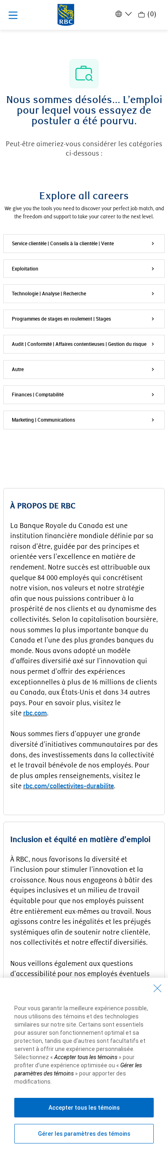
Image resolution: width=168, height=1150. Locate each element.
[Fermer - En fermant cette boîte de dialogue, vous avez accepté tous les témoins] (157, 988)
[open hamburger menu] (13, 15)
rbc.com (35, 712)
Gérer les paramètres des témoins (84, 1133)
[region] (84, 1064)
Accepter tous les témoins (84, 1107)
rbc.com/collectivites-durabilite (68, 785)
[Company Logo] (65, 14)
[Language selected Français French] (123, 14)
